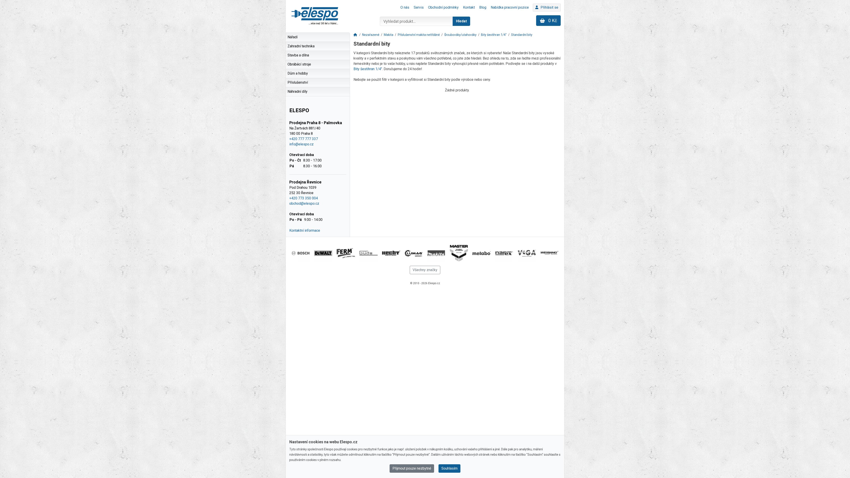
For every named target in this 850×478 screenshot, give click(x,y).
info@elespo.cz (301, 144)
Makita (388, 35)
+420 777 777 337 (303, 139)
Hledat (461, 21)
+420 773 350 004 (303, 198)
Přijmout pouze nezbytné (411, 468)
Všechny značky (425, 270)
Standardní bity (521, 35)
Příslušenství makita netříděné (419, 35)
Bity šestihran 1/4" (494, 35)
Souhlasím (449, 468)
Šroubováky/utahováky (460, 35)
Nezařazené (370, 35)
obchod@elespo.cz (304, 203)
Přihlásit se (549, 7)
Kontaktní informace (304, 230)
